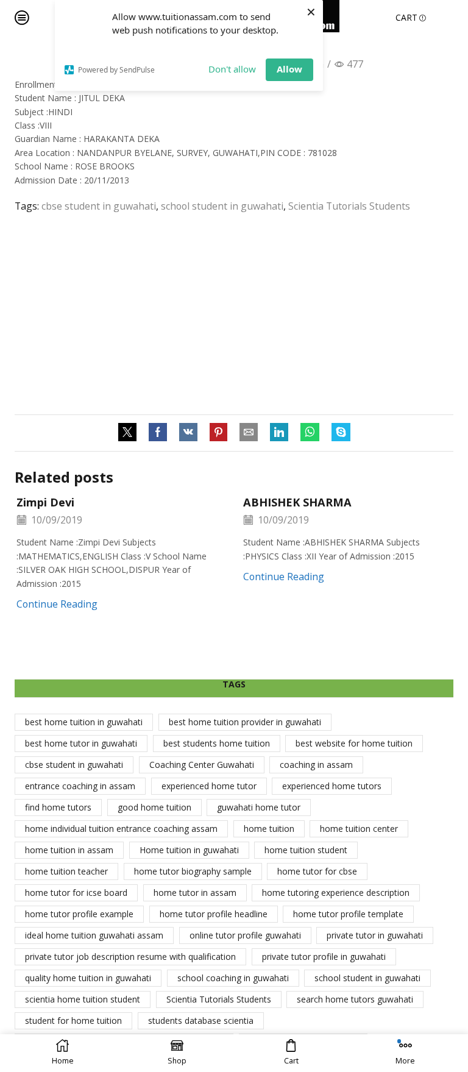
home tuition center (359, 828)
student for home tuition (73, 1020)
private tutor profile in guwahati (324, 956)
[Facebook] (158, 432)
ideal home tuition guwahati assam (94, 935)
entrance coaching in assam (80, 786)
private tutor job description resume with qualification (130, 956)
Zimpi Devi (45, 502)
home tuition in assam (69, 850)
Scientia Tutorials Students (349, 206)
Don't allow (232, 69)
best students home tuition (216, 743)
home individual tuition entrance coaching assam (121, 828)
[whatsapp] (309, 432)
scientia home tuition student (82, 999)
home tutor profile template (348, 914)
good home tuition (154, 807)
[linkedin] (279, 432)
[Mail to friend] (248, 432)
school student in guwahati (222, 206)
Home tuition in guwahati (189, 850)
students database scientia (201, 1020)
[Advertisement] (234, 314)
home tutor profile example (79, 914)
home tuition (269, 828)
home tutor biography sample (193, 871)
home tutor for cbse (317, 871)
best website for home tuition (354, 743)
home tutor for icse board (76, 892)
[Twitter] (130, 432)
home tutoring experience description (336, 892)
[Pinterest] (218, 432)
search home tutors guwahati (355, 999)
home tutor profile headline (214, 914)
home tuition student (305, 850)
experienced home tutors (331, 786)
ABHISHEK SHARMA (297, 502)
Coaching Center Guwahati (201, 764)
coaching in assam (316, 764)
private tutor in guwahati (375, 935)
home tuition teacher (66, 871)
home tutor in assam (195, 892)
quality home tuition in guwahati (88, 978)
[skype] (337, 432)
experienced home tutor (209, 786)
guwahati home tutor (258, 807)
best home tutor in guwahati (81, 743)
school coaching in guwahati (233, 978)
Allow (289, 69)
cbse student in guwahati (98, 206)
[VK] (188, 432)
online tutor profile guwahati (245, 935)
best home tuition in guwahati (84, 722)
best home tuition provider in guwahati (245, 722)
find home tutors (58, 807)
